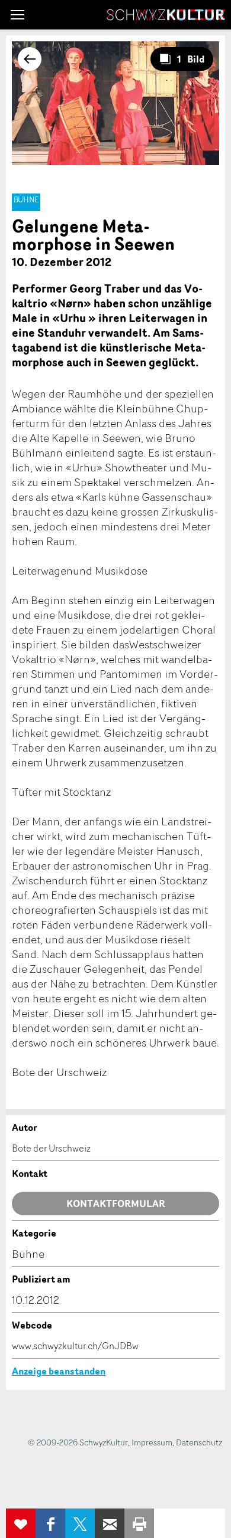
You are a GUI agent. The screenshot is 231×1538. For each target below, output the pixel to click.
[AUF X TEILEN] (80, 1523)
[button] (17, 14)
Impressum (151, 1442)
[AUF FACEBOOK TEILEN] (50, 1523)
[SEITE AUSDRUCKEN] (139, 1523)
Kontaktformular (115, 1203)
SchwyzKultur (166, 14)
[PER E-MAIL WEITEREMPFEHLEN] (109, 1523)
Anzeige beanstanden (58, 1371)
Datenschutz (199, 1442)
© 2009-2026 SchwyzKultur (78, 1442)
